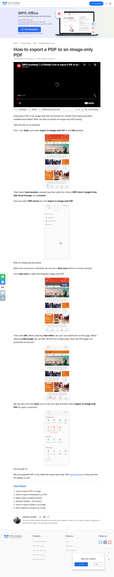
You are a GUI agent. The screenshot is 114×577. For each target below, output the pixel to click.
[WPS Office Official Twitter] (40, 517)
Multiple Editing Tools (46, 43)
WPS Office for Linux (39, 559)
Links (67, 541)
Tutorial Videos (25, 43)
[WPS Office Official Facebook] (44, 517)
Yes (82, 564)
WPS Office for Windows (40, 541)
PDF (35, 43)
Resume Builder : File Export (27, 501)
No (97, 564)
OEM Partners (70, 546)
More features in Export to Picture (30, 508)
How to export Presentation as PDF (30, 494)
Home (16, 43)
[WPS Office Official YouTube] (48, 517)
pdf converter (76, 474)
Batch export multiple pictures (28, 498)
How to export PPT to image (27, 491)
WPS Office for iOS (38, 555)
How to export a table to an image (30, 505)
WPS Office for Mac (38, 546)
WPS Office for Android (39, 550)
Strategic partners (71, 550)
